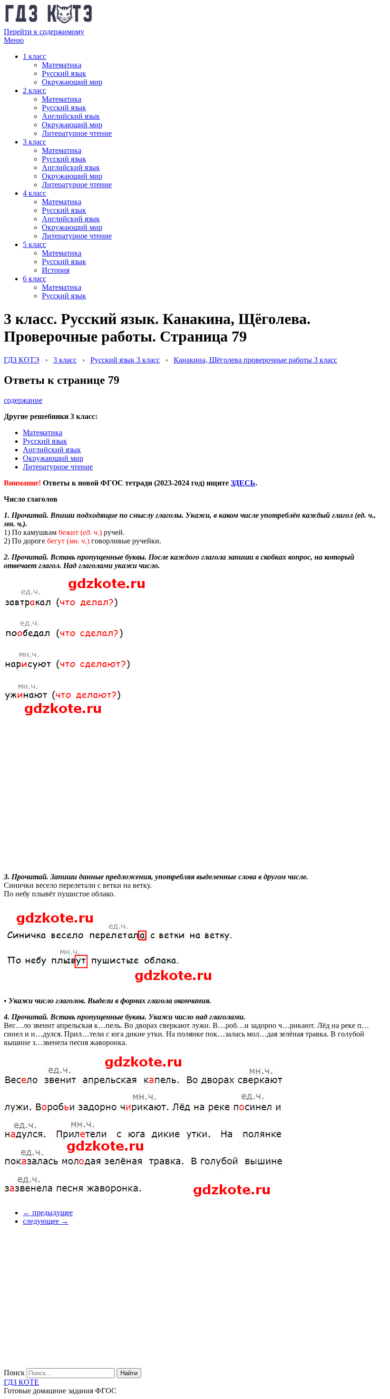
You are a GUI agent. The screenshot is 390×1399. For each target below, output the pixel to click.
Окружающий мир (72, 82)
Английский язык (71, 116)
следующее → (45, 1221)
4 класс (34, 193)
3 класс (34, 142)
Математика (61, 65)
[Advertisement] (75, 789)
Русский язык (64, 73)
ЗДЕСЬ (243, 483)
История (55, 270)
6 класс (34, 279)
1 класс (34, 56)
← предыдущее (48, 1213)
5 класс (34, 244)
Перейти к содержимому (44, 32)
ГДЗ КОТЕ (21, 1382)
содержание (23, 400)
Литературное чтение (77, 133)
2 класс (34, 90)
